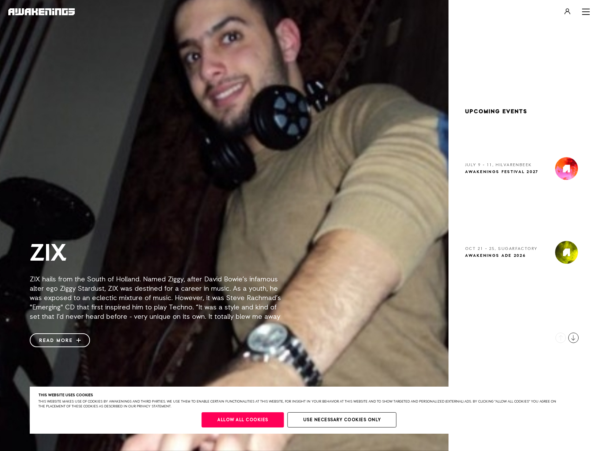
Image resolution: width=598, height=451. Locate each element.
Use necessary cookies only (342, 420)
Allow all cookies (242, 420)
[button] (560, 338)
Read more (57, 340)
